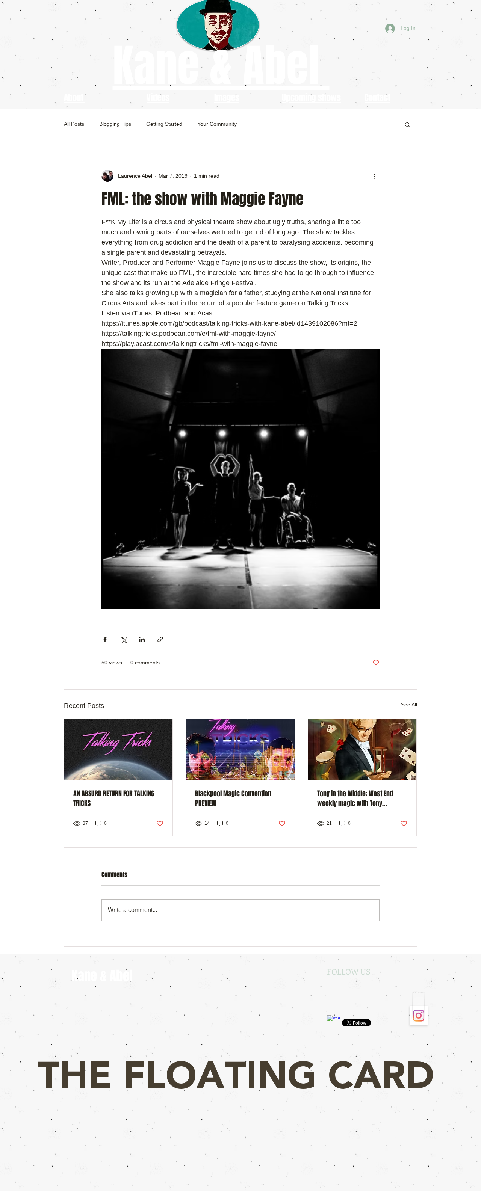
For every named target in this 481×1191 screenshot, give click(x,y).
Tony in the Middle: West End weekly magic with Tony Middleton (355, 798)
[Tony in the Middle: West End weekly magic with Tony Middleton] (362, 749)
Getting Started (164, 124)
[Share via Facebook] (105, 639)
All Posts (74, 124)
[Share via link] (160, 639)
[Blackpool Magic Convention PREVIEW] (240, 749)
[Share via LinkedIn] (141, 639)
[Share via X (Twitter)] (123, 639)
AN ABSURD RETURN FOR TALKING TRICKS (113, 798)
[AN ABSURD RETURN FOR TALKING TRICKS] (118, 749)
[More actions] (375, 175)
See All (409, 705)
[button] (407, 124)
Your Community (217, 124)
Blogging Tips (115, 124)
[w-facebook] (333, 1021)
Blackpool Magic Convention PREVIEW (233, 798)
